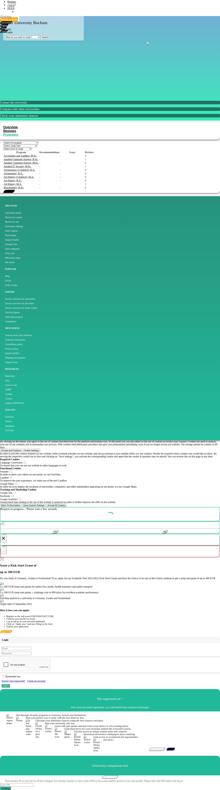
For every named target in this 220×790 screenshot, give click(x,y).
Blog (7, 276)
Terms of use (11, 385)
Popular (4, 31)
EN (13, 8)
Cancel (157, 749)
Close (110, 777)
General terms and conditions (18, 335)
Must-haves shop (12, 258)
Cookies (8, 394)
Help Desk (10, 376)
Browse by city (12, 222)
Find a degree (11, 231)
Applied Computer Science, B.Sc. (21, 159)
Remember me (12, 676)
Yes (55, 532)
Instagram (9, 426)
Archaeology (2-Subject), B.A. (19, 170)
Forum (8, 280)
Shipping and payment (15, 358)
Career (3, 28)
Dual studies (10, 235)
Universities (6, 22)
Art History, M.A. (13, 184)
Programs (10, 134)
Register (11, 1)
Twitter (8, 421)
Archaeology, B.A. (13, 173)
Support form (11, 362)
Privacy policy (11, 349)
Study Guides (11, 285)
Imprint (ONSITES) (14, 403)
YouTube (9, 430)
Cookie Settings (31, 450)
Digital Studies (12, 240)
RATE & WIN (9, 19)
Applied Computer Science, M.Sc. (21, 163)
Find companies (12, 249)
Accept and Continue (11, 450)
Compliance (10, 321)
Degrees (4, 25)
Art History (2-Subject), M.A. (19, 177)
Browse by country (13, 217)
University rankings (14, 226)
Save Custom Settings (33, 505)
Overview (10, 127)
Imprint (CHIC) (12, 353)
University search (13, 213)
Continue (5, 788)
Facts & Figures (12, 312)
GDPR (8, 389)
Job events (9, 262)
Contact (8, 398)
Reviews (9, 131)
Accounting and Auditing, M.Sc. (20, 155)
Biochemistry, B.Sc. (14, 187)
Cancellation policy (14, 344)
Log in (11, 5)
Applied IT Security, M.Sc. (17, 166)
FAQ (7, 380)
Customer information (15, 340)
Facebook (9, 417)
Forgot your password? (13, 681)
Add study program (14, 317)
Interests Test (11, 244)
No (165, 532)
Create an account (36, 681)
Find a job (9, 253)
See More (9, 191)
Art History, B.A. (12, 180)
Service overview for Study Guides (21, 308)
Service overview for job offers (19, 303)
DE (9, 8)
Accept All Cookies (56, 505)
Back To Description (10, 505)
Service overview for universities (20, 299)
